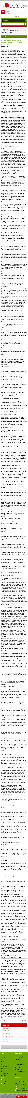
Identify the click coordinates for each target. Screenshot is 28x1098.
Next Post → (24, 1020)
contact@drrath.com (22, 1090)
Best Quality (18, 1067)
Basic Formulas (7, 1030)
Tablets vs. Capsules (20, 1071)
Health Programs (8, 1036)
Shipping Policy (4, 1070)
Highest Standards (19, 1069)
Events (16, 1074)
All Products (7, 1028)
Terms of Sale (18, 1073)
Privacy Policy (4, 1066)
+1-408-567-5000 (21, 1088)
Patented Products (8, 1039)
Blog (2, 1063)
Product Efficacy (19, 1062)
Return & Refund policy (6, 1068)
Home (3, 29)
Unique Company (19, 1056)
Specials (5, 1041)
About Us (3, 1059)
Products (3, 1057)
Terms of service (5, 1071)
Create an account (16, 16)
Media (2, 1061)
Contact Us (3, 1064)
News (7, 29)
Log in (9, 16)
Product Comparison (20, 1061)
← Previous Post (5, 1020)
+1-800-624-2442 (21, 1086)
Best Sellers (6, 1033)
